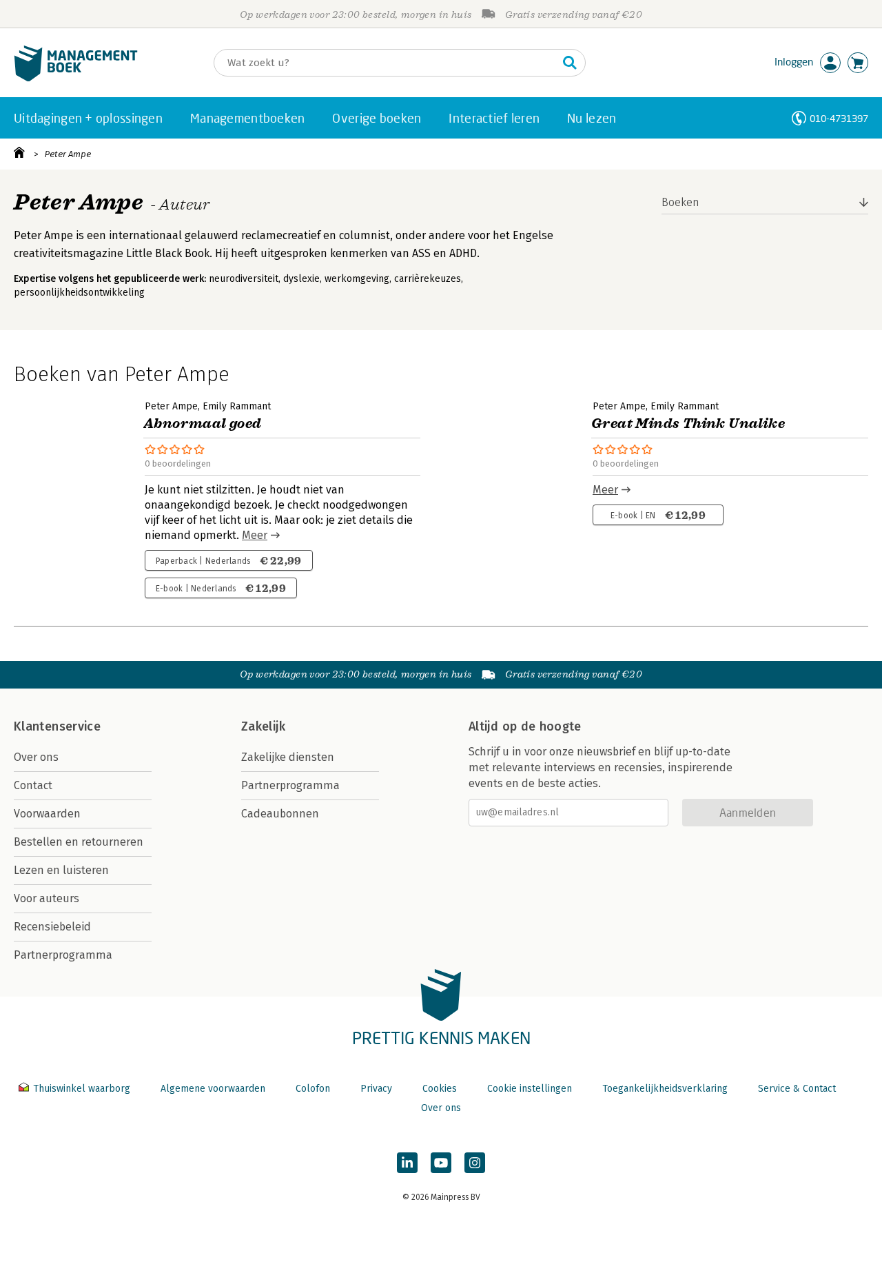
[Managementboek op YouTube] (441, 1162)
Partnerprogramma (63, 954)
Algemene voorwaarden (213, 1088)
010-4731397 (839, 118)
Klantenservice (57, 726)
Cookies (439, 1088)
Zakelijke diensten (287, 757)
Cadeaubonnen (280, 813)
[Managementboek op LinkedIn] (407, 1162)
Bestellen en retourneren (78, 841)
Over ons (36, 757)
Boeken (680, 202)
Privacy (376, 1088)
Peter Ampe (68, 154)
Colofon (313, 1088)
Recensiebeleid (52, 926)
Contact (33, 785)
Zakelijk (263, 726)
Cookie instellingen (529, 1088)
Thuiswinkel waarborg (81, 1088)
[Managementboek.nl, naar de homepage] (76, 78)
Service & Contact (797, 1088)
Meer (254, 535)
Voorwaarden (47, 813)
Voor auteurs (46, 898)
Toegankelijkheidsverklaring (665, 1088)
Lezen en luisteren (61, 870)
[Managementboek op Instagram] (474, 1162)
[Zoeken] (570, 63)
